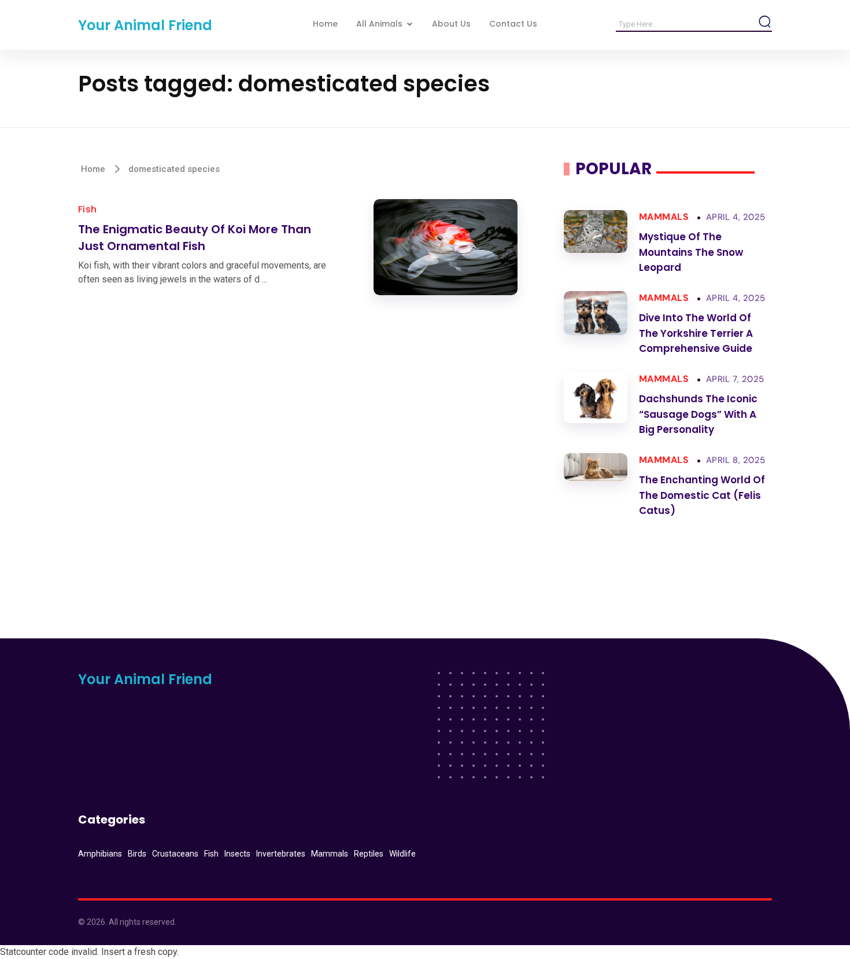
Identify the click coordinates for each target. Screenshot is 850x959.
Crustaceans (175, 853)
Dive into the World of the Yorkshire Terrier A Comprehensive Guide (696, 333)
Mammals (664, 217)
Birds (137, 853)
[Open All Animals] (409, 24)
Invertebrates (280, 853)
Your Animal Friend (145, 25)
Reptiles (368, 853)
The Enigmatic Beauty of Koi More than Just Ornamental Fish (194, 237)
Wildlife (402, 853)
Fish (87, 209)
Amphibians (100, 853)
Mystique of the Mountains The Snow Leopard (691, 252)
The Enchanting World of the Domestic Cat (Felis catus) (702, 495)
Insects (237, 853)
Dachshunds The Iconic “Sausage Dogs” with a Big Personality (698, 414)
